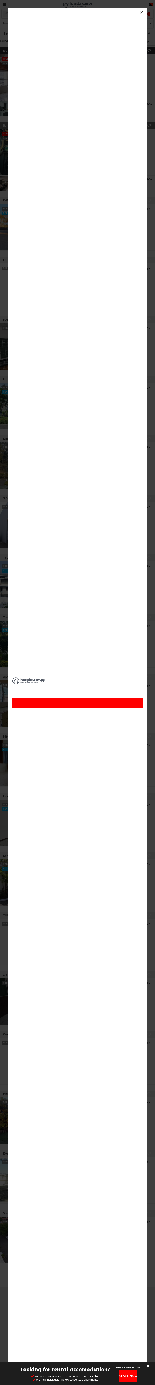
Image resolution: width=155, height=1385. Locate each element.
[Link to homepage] (77, 680)
